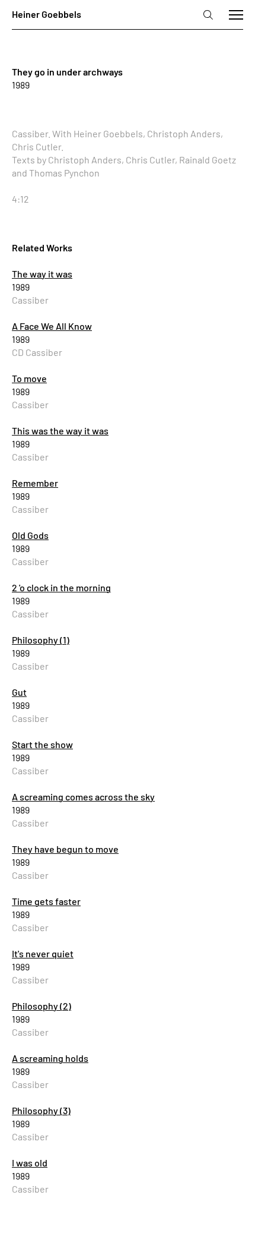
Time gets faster (46, 901)
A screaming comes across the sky (83, 796)
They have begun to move (65, 848)
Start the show (42, 744)
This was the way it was (60, 430)
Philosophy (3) (41, 1110)
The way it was (42, 273)
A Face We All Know (52, 326)
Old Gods (30, 535)
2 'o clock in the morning (61, 587)
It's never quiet (43, 953)
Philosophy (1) (40, 639)
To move (29, 378)
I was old (29, 1162)
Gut (19, 692)
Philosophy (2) (41, 1005)
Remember (35, 482)
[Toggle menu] (236, 15)
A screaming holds (50, 1058)
